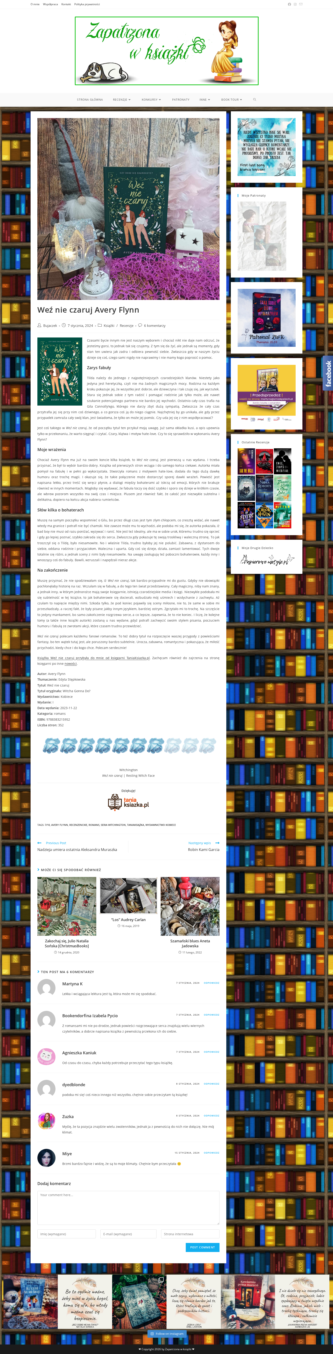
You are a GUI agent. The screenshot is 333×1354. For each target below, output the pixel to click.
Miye (67, 1153)
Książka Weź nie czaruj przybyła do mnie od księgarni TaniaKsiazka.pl (93, 658)
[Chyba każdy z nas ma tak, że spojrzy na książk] (139, 1302)
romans (94, 825)
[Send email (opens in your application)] (300, 4)
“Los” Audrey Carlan (128, 919)
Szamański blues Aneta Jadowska (190, 943)
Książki (109, 325)
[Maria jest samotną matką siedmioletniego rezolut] (30, 1302)
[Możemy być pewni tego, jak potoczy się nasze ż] (248, 1302)
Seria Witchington (113, 825)
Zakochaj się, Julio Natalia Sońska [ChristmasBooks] (67, 943)
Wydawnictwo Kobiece (160, 825)
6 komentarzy (155, 325)
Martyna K (72, 983)
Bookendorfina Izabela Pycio (90, 1015)
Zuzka (68, 1116)
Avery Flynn (59, 825)
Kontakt (66, 4)
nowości (71, 663)
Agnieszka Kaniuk (79, 1052)
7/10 (47, 825)
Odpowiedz (212, 982)
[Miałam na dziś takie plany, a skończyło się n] (302, 1302)
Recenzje (126, 325)
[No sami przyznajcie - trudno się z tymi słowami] (85, 1302)
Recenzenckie (78, 825)
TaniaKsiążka (135, 825)
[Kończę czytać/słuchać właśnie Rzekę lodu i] (193, 1302)
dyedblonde (73, 1084)
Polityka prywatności (87, 4)
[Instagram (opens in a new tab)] (295, 4)
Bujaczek (50, 325)
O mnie (35, 4)
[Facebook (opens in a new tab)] (289, 4)
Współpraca (50, 4)
